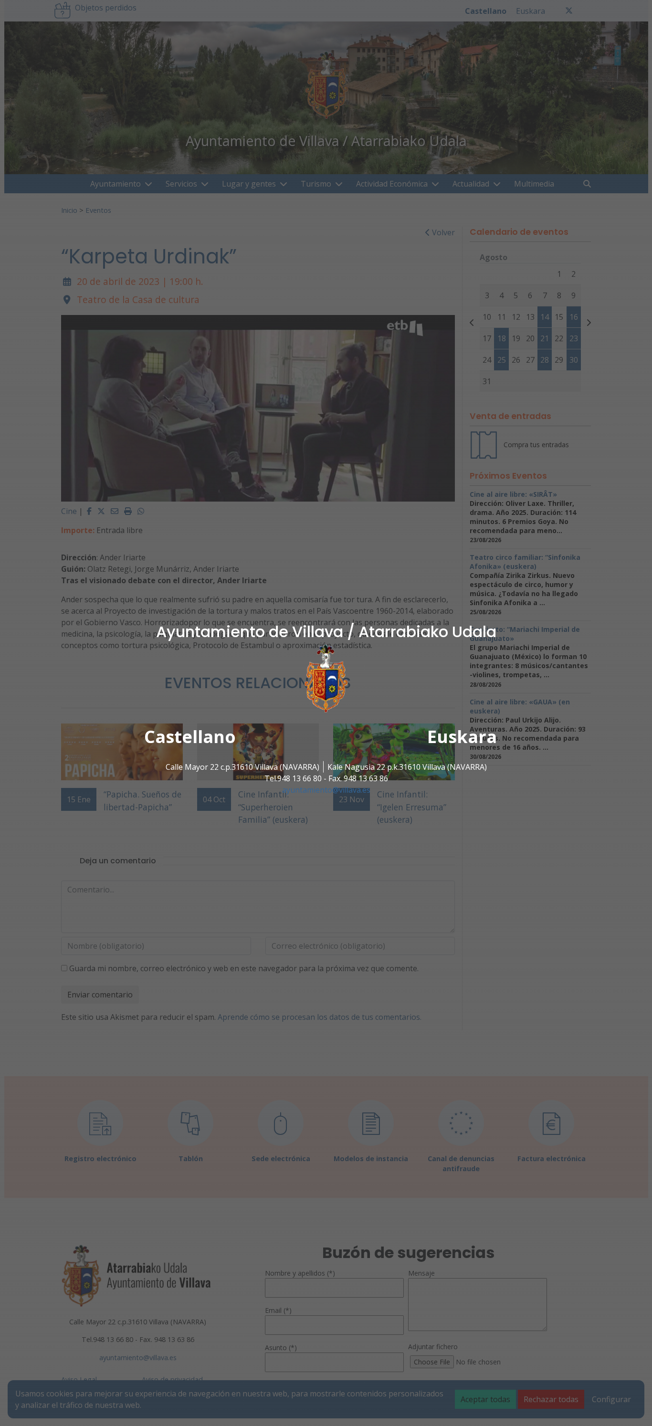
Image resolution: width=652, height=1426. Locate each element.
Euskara (462, 736)
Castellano (190, 736)
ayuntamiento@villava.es (326, 790)
